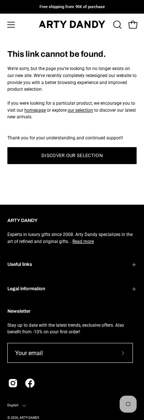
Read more (83, 241)
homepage (35, 110)
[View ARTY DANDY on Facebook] (29, 383)
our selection (80, 110)
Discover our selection (72, 155)
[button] (117, 25)
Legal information (26, 288)
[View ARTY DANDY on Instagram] (12, 383)
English (12, 405)
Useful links (19, 264)
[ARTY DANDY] (72, 25)
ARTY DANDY (29, 418)
